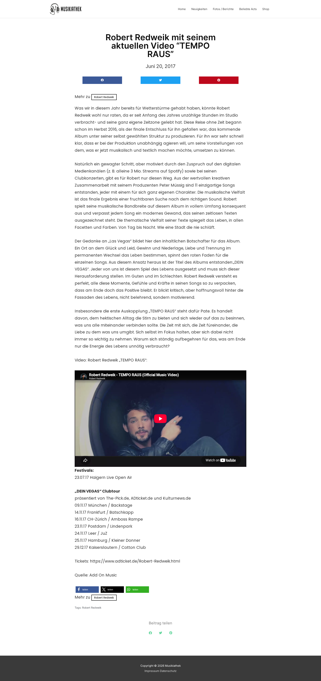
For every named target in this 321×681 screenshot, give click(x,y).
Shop (265, 9)
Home (182, 9)
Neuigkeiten (199, 9)
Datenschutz (168, 671)
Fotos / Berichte (223, 9)
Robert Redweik (104, 97)
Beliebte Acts (248, 9)
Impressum (152, 671)
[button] (102, 80)
